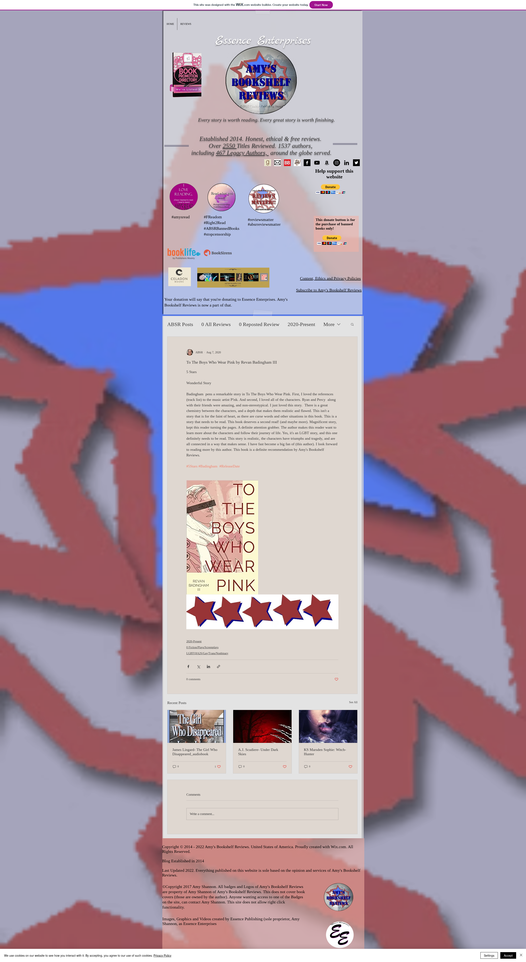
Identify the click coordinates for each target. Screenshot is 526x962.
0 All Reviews (216, 324)
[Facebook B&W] (307, 162)
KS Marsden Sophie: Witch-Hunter (325, 752)
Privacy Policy (162, 955)
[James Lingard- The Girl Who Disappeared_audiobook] (196, 726)
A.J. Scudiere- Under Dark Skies (258, 752)
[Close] (521, 955)
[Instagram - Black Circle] (336, 162)
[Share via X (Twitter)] (198, 666)
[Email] (277, 162)
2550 (230, 145)
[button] (185, 24)
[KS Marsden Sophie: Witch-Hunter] (328, 726)
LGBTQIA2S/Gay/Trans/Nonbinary (207, 653)
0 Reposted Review (259, 324)
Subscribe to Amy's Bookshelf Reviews (329, 290)
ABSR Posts (180, 324)
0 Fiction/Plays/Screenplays (202, 647)
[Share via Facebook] (188, 666)
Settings (489, 955)
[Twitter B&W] (356, 162)
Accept (508, 955)
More (329, 324)
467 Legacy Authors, (242, 152)
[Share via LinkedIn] (208, 666)
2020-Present (301, 324)
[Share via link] (218, 666)
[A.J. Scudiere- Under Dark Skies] (262, 726)
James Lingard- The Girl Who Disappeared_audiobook (194, 752)
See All (353, 702)
